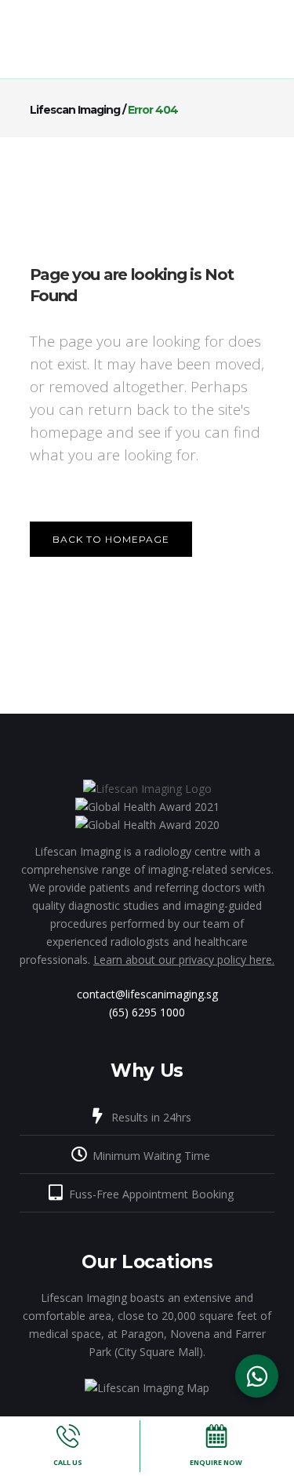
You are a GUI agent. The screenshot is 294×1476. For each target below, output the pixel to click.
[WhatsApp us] (256, 1376)
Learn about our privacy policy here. (183, 959)
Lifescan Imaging (75, 110)
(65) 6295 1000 (147, 1012)
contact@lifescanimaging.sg (147, 994)
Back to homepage (111, 539)
